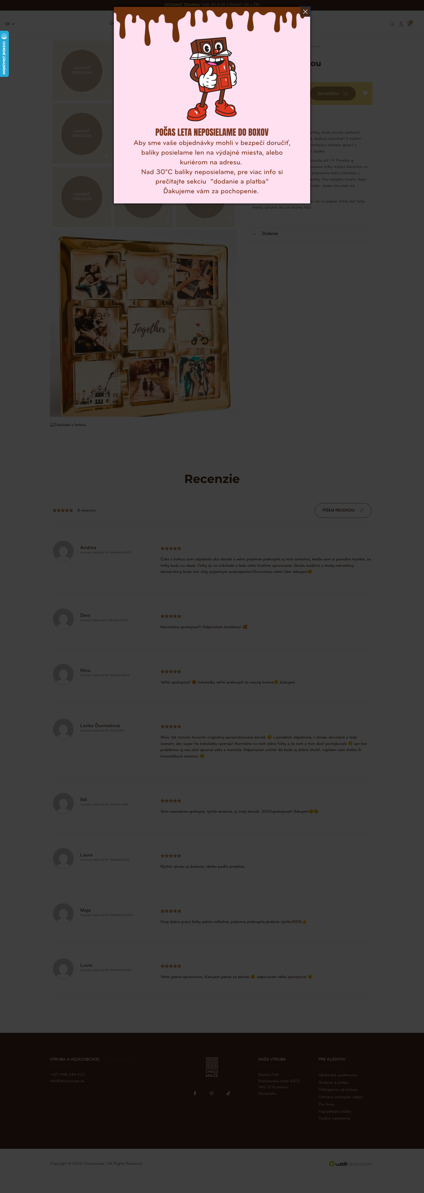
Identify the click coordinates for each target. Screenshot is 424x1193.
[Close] (305, 12)
